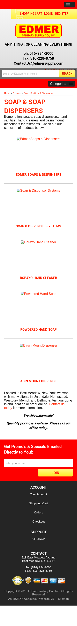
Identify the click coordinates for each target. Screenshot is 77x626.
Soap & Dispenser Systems (38, 226)
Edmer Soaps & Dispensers (38, 174)
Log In (48, 13)
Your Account (38, 494)
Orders (38, 512)
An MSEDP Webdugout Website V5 (31, 598)
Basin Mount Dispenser (38, 381)
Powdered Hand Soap (38, 329)
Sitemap (63, 598)
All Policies (38, 538)
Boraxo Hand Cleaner (38, 278)
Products (17, 93)
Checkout (38, 521)
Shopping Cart (31, 13)
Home (7, 93)
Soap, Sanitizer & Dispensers (38, 93)
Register (61, 13)
